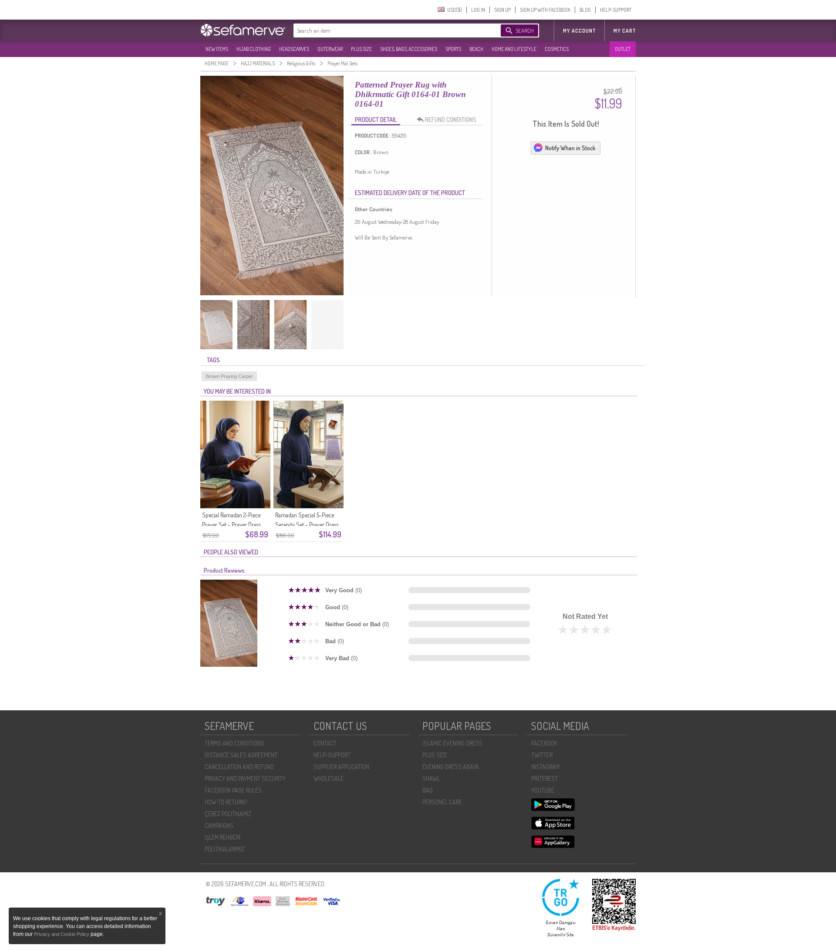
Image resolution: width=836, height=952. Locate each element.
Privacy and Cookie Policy (62, 934)
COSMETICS (557, 49)
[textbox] (388, 30)
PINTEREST (544, 778)
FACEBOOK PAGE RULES (233, 790)
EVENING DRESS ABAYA (450, 766)
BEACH (476, 49)
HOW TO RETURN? (226, 802)
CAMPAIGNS (219, 825)
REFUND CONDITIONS (450, 119)
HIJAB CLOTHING (253, 49)
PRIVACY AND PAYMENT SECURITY (245, 778)
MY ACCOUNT (579, 30)
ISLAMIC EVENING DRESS (452, 743)
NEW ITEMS (217, 49)
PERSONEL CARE (442, 802)
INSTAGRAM (545, 766)
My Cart (625, 30)
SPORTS (453, 49)
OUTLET (622, 49)
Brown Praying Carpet (229, 376)
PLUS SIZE (361, 49)
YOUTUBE (542, 790)
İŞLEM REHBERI (222, 837)
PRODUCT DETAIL (376, 119)
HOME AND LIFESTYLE (514, 49)
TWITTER (542, 755)
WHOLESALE (329, 778)
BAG (427, 790)
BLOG (585, 10)
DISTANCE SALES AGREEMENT (241, 755)
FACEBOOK (544, 743)
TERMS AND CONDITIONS (234, 743)
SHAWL (431, 778)
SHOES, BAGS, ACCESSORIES (408, 49)
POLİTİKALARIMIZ (225, 849)
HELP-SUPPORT (615, 10)
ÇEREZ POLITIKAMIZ (228, 813)
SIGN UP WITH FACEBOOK (545, 10)
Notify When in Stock (570, 148)
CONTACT (325, 743)
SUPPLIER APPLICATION (341, 766)
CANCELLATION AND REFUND (239, 766)
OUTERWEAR (330, 49)
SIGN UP (502, 10)
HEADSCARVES (294, 49)
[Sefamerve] (244, 30)
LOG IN (478, 10)
